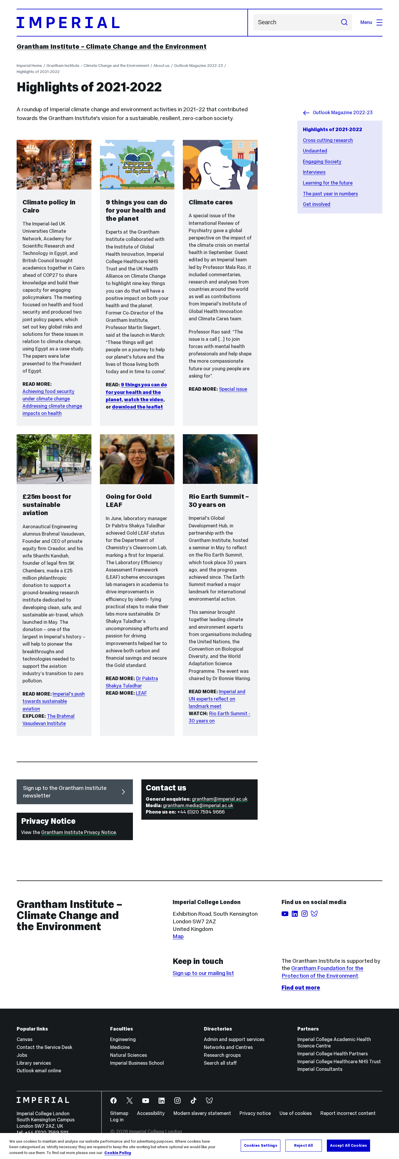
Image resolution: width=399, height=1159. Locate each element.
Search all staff (220, 1063)
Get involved (316, 204)
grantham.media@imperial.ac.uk (198, 805)
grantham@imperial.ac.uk (219, 799)
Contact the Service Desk (44, 1047)
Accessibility (151, 1113)
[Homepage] (132, 23)
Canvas (24, 1039)
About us (161, 65)
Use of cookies (296, 1113)
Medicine (120, 1047)
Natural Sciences (128, 1055)
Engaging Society (322, 162)
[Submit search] (344, 22)
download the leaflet (137, 407)
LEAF (141, 693)
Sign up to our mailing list (203, 972)
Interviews (314, 172)
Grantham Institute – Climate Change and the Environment (112, 46)
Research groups (222, 1055)
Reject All (303, 1145)
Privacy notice (255, 1113)
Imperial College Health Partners (332, 1054)
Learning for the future (328, 183)
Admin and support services (234, 1039)
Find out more (301, 987)
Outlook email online (39, 1071)
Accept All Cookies (348, 1145)
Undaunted (315, 151)
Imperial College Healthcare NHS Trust (339, 1062)
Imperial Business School (137, 1063)
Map (178, 936)
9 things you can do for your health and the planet (136, 392)
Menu (366, 22)
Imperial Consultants (319, 1069)
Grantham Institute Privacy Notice (78, 832)
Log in (117, 1120)
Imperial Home (29, 65)
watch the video (143, 400)
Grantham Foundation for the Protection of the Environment (322, 972)
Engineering (123, 1039)
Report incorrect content (348, 1113)
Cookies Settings (260, 1145)
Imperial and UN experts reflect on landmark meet (217, 699)
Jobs (22, 1055)
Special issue (233, 389)
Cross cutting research (328, 140)
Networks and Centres (228, 1047)
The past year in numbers (330, 194)
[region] (199, 1146)
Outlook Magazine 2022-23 (198, 65)
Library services (34, 1063)
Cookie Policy (117, 1153)
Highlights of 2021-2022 (38, 71)
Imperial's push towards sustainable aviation (53, 701)
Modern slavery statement (202, 1113)
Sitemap (119, 1113)
